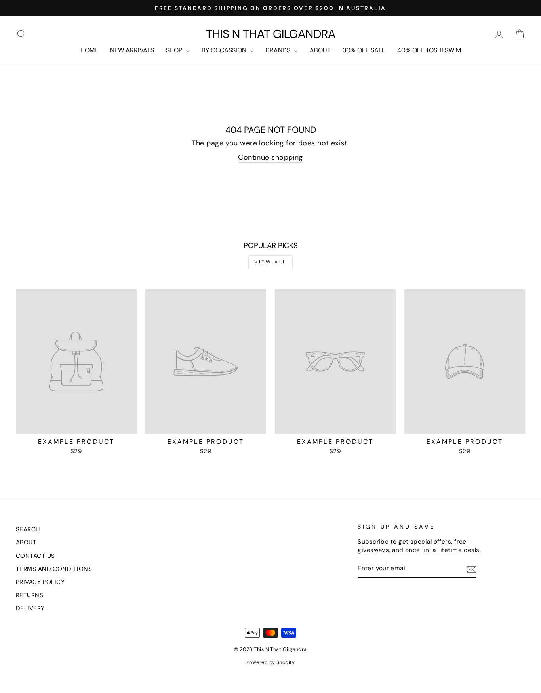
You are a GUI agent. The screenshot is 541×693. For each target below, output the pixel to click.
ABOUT (320, 50)
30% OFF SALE (364, 50)
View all (270, 262)
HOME (89, 50)
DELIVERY (30, 608)
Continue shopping (270, 157)
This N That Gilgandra (270, 34)
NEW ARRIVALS (132, 50)
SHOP (175, 50)
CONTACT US (35, 556)
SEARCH (28, 529)
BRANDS (279, 50)
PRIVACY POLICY (40, 582)
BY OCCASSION (225, 50)
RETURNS (29, 595)
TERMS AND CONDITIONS (54, 569)
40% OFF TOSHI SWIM (429, 50)
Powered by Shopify (270, 662)
